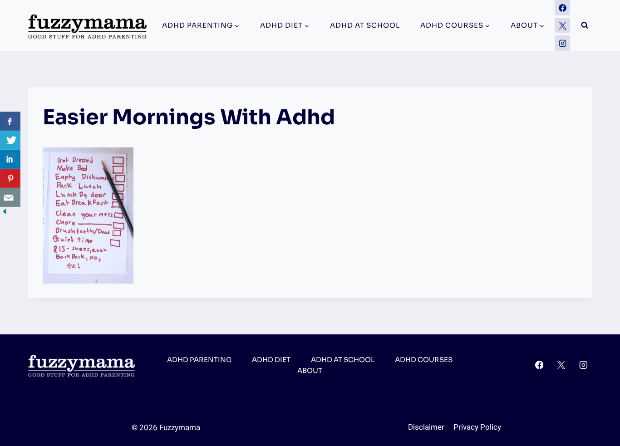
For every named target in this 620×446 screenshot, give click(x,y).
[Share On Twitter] (10, 140)
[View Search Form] (584, 25)
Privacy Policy (477, 427)
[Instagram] (562, 43)
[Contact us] (10, 197)
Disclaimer (426, 427)
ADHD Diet (271, 359)
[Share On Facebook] (10, 121)
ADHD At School (365, 25)
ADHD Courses (424, 359)
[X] (562, 25)
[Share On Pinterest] (10, 178)
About (309, 370)
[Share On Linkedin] (10, 159)
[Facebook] (562, 7)
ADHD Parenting (199, 359)
